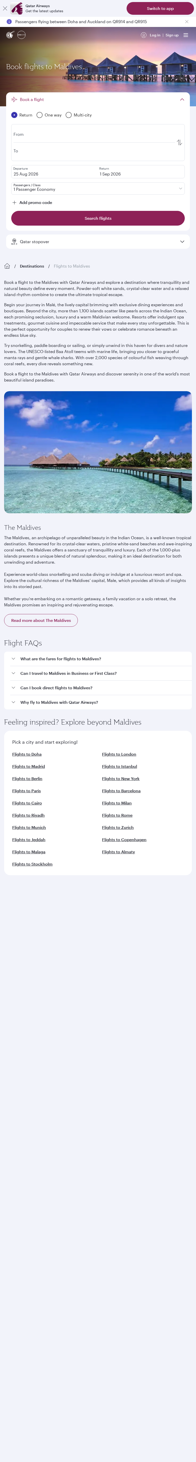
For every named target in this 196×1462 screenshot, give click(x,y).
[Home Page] (7, 266)
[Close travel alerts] (187, 22)
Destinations (32, 266)
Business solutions (19, 1005)
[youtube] (48, 1123)
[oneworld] (21, 35)
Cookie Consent (21, 1287)
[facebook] (12, 1123)
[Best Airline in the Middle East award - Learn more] (16, 1241)
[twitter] (24, 1123)
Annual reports (17, 959)
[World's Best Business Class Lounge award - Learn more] (16, 1216)
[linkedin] (36, 1123)
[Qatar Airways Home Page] (10, 35)
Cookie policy (20, 1279)
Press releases (16, 934)
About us (11, 918)
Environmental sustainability (28, 967)
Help (8, 1043)
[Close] (5, 8)
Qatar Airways (16, 905)
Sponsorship (15, 942)
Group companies (19, 987)
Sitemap (166, 1279)
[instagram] (60, 1123)
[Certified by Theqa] (27, 1076)
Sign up (172, 35)
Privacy (60, 1279)
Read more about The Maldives (41, 620)
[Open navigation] (186, 35)
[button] (101, 659)
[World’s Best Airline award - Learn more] (16, 1165)
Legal (42, 1279)
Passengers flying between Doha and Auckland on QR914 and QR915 (81, 21)
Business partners (19, 1024)
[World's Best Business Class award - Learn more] (16, 1190)
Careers (11, 926)
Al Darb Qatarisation (21, 950)
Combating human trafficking (127, 1279)
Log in (155, 35)
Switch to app (160, 8)
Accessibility (84, 1279)
